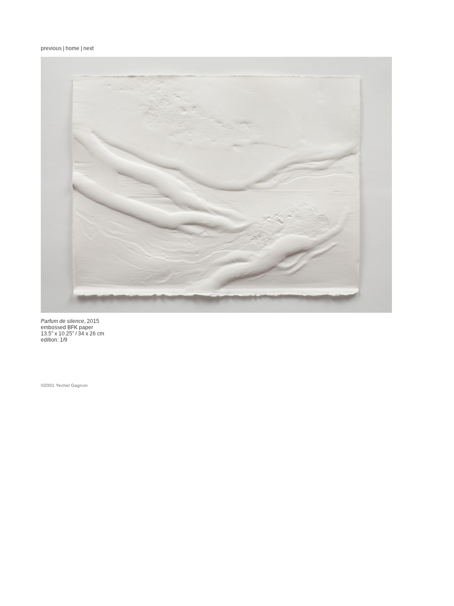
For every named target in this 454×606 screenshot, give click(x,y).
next (88, 48)
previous (51, 48)
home (72, 48)
